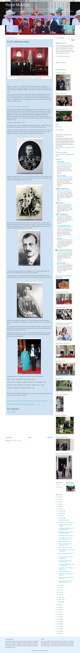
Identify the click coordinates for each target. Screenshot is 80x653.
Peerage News (60, 202)
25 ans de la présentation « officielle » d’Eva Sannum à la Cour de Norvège (65, 177)
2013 (58, 621)
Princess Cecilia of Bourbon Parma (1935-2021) (65, 578)
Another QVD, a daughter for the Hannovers (65, 574)
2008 (58, 633)
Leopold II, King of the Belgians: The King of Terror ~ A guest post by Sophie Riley (65, 228)
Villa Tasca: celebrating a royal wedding (65, 525)
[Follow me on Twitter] (59, 126)
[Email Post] (39, 404)
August (60, 585)
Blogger (46, 650)
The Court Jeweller (61, 263)
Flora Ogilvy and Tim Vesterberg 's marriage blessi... (65, 557)
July (60, 587)
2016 (58, 614)
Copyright (45, 17)
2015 (58, 616)
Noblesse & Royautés (61, 175)
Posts (58, 484)
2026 (58, 497)
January (60, 602)
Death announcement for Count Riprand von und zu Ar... (65, 581)
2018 (58, 609)
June (60, 590)
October (60, 515)
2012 (58, 624)
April (60, 594)
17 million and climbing (63, 571)
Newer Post (9, 437)
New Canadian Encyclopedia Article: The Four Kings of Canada (65, 251)
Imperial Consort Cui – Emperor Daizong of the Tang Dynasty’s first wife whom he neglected (64, 191)
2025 (58, 499)
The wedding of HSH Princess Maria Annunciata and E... (66, 564)
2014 (58, 619)
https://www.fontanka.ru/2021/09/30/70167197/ (18, 106)
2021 (58, 509)
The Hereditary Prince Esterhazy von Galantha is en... (66, 568)
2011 (58, 626)
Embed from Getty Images (21, 138)
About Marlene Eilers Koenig (29, 17)
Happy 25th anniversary (63, 541)
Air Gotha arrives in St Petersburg (65, 522)
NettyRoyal (59, 238)
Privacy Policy (15, 17)
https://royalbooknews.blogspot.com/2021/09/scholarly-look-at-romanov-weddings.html (27, 401)
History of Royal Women (62, 188)
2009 (58, 631)
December (61, 511)
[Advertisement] (40, 26)
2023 (58, 504)
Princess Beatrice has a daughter (65, 547)
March (60, 597)
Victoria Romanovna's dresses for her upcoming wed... (66, 550)
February (61, 599)
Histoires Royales (61, 161)
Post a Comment (12, 412)
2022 (58, 506)
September (61, 518)
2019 (58, 607)
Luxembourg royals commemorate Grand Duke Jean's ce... (65, 538)
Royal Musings (18, 5)
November (61, 513)
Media (39, 17)
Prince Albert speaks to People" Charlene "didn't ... (65, 561)
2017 (58, 612)
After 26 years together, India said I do (65, 554)
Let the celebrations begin (63, 520)
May (60, 592)
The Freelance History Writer (63, 225)
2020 (58, 605)
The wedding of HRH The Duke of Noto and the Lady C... (65, 529)
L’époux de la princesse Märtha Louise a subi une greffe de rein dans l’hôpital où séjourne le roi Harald (64, 164)
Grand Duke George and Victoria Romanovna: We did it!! (65, 532)
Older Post (50, 437)
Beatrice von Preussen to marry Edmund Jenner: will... (65, 544)
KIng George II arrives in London (65, 535)
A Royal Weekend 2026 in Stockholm (65, 239)
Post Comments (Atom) (16, 440)
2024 (58, 501)
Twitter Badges (60, 129)
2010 (58, 628)
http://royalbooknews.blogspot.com (63, 56)
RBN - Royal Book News (62, 214)
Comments (59, 487)
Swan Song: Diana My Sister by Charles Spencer (63, 216)
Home (8, 17)
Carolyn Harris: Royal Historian (64, 250)
